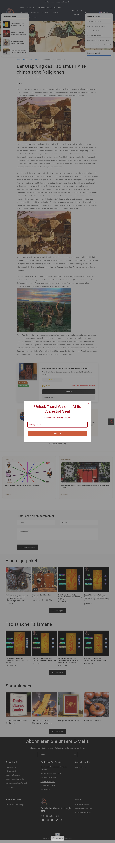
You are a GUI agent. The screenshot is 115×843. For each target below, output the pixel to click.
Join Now (57, 433)
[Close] (88, 403)
